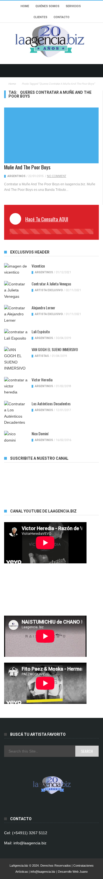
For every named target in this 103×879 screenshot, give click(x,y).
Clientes (40, 17)
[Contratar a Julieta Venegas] (15, 290)
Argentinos (16, 176)
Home (25, 6)
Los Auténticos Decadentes (51, 403)
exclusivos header (29, 252)
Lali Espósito (41, 331)
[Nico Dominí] (15, 437)
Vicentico (38, 266)
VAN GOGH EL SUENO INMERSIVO (55, 349)
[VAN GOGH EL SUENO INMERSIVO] (15, 359)
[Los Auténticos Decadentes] (15, 413)
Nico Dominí (40, 433)
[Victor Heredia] (15, 386)
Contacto (61, 17)
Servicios (73, 6)
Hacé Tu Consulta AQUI (46, 219)
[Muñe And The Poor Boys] (51, 135)
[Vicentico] (15, 269)
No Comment (56, 176)
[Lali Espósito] (15, 335)
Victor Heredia (42, 379)
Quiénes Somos (47, 6)
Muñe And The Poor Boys (27, 167)
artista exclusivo (49, 290)
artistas (42, 355)
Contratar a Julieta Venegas (51, 283)
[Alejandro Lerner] (15, 314)
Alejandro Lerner (43, 307)
